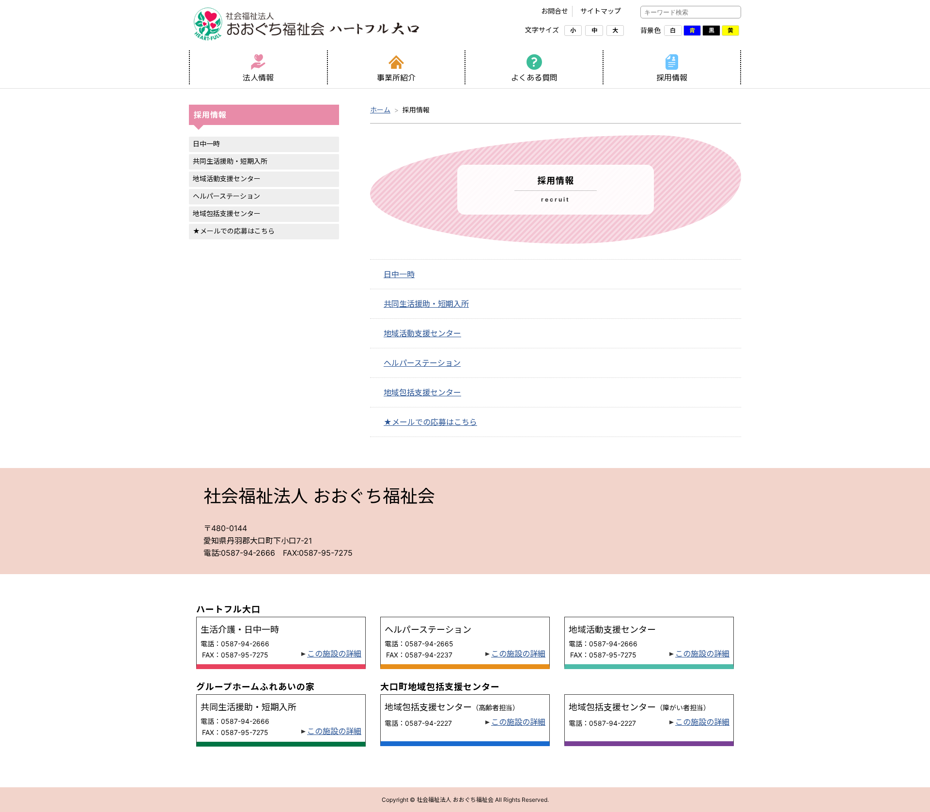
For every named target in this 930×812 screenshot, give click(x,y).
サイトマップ (600, 11)
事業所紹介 (396, 77)
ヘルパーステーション (226, 196)
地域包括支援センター (227, 213)
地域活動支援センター (227, 178)
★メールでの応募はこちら (234, 231)
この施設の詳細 (334, 653)
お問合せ (554, 11)
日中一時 (206, 144)
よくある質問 (534, 77)
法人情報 (258, 77)
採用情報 (671, 77)
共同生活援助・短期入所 (230, 161)
